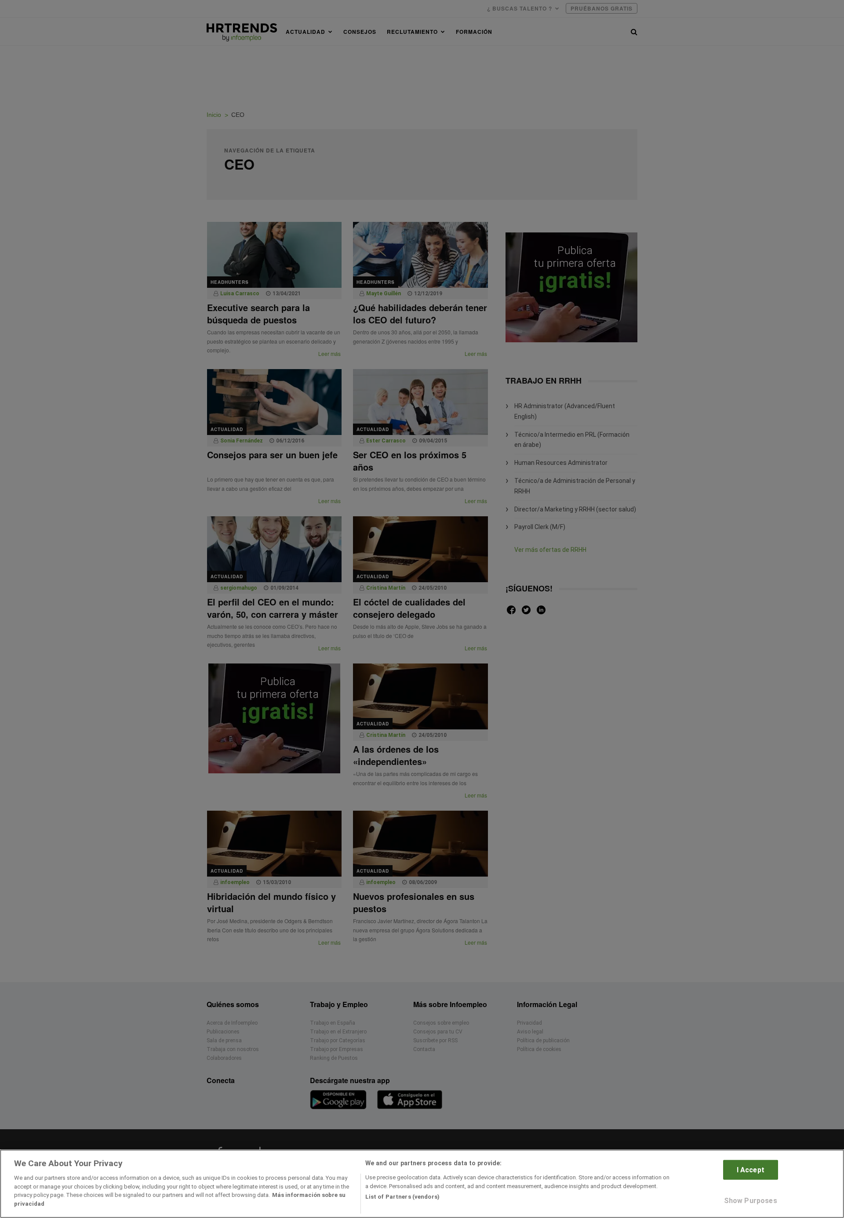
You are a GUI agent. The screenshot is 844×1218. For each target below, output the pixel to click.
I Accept (750, 1170)
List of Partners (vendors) (402, 1196)
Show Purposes (750, 1200)
